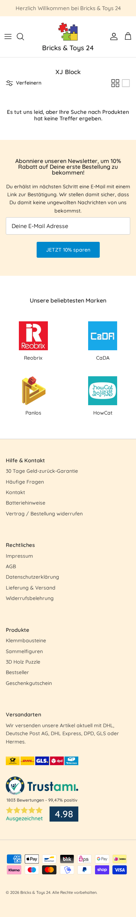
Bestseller (17, 672)
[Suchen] (24, 36)
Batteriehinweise (25, 503)
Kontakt (15, 492)
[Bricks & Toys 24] (68, 36)
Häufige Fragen (25, 482)
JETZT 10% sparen (68, 250)
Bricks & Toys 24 (35, 892)
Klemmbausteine (26, 640)
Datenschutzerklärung (32, 577)
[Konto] (112, 36)
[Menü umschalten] (8, 36)
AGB (11, 566)
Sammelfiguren (24, 651)
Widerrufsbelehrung (30, 598)
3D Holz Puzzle (23, 662)
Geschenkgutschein (29, 683)
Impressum (19, 556)
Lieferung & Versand (30, 587)
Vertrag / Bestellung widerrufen (44, 513)
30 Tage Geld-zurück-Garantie (42, 471)
